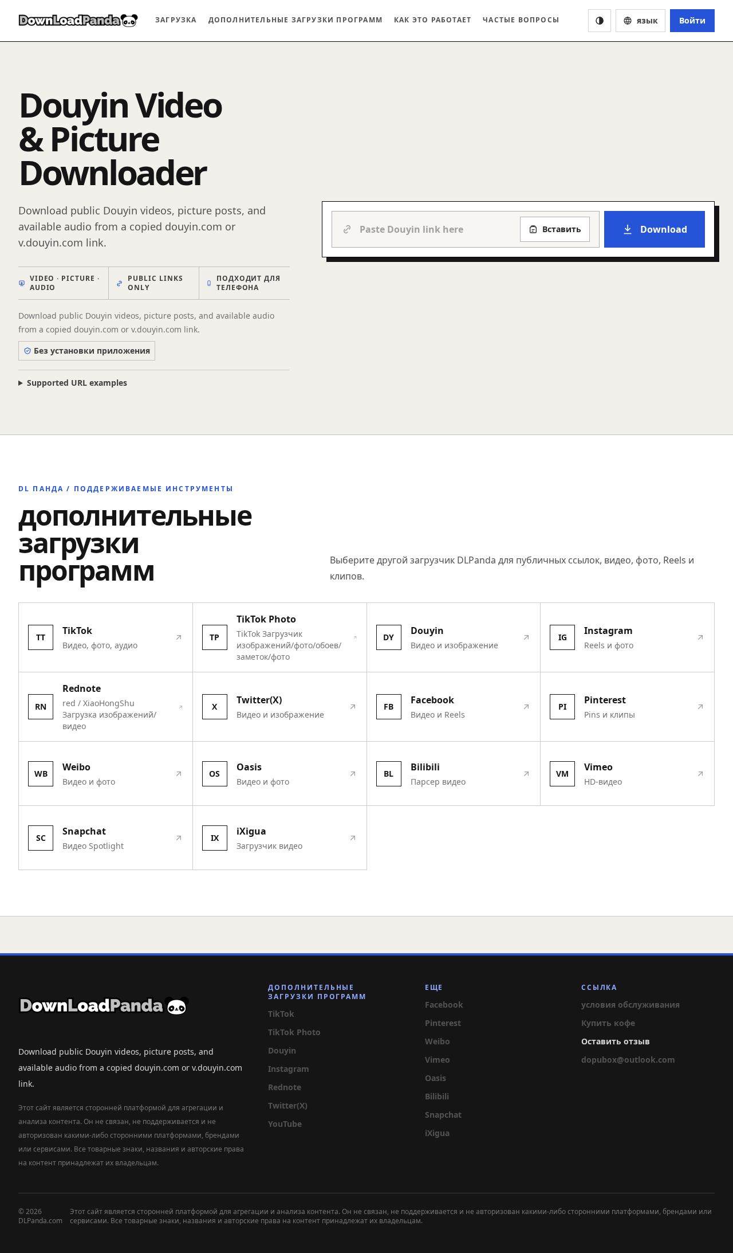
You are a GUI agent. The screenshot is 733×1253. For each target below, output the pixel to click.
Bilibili (437, 1096)
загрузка (176, 20)
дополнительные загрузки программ (295, 20)
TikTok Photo (294, 1032)
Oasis (435, 1077)
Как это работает (432, 20)
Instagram (288, 1068)
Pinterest (443, 1022)
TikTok (281, 1013)
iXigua (437, 1132)
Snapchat (443, 1114)
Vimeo (437, 1059)
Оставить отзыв (615, 1041)
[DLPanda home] (78, 21)
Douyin (282, 1050)
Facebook (444, 1004)
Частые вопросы (521, 20)
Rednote (284, 1087)
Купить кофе (608, 1022)
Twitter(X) (288, 1105)
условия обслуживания (630, 1004)
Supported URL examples (77, 382)
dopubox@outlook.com (628, 1059)
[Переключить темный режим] (599, 20)
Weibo (437, 1041)
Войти (692, 20)
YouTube (285, 1123)
